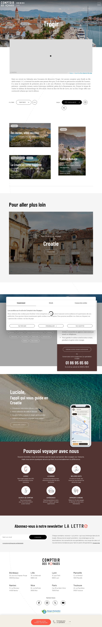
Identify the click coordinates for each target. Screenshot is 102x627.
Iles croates (24, 336)
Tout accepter (80, 326)
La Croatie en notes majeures (26, 164)
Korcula (21, 332)
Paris (54, 585)
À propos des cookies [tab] (81, 303)
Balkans (49, 332)
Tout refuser (22, 326)
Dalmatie (11, 332)
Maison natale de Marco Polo (35, 332)
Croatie (51, 241)
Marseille (77, 572)
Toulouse (77, 585)
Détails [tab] (51, 303)
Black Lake (35, 336)
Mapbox (71, 73)
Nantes (12, 585)
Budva (25, 340)
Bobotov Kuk (46, 336)
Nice (33, 585)
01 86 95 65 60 (77, 362)
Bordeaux (13, 572)
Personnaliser (50, 326)
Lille (33, 572)
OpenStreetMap (78, 73)
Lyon (54, 572)
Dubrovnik (14, 336)
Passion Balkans (68, 159)
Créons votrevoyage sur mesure (41, 622)
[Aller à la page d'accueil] (8, 3)
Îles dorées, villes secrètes (25, 133)
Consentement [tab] (21, 303)
